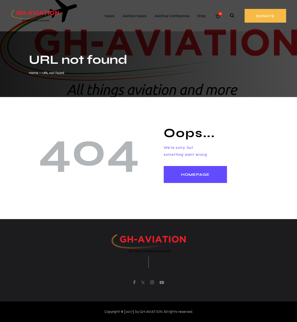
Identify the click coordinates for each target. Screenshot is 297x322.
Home (33, 73)
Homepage (195, 174)
